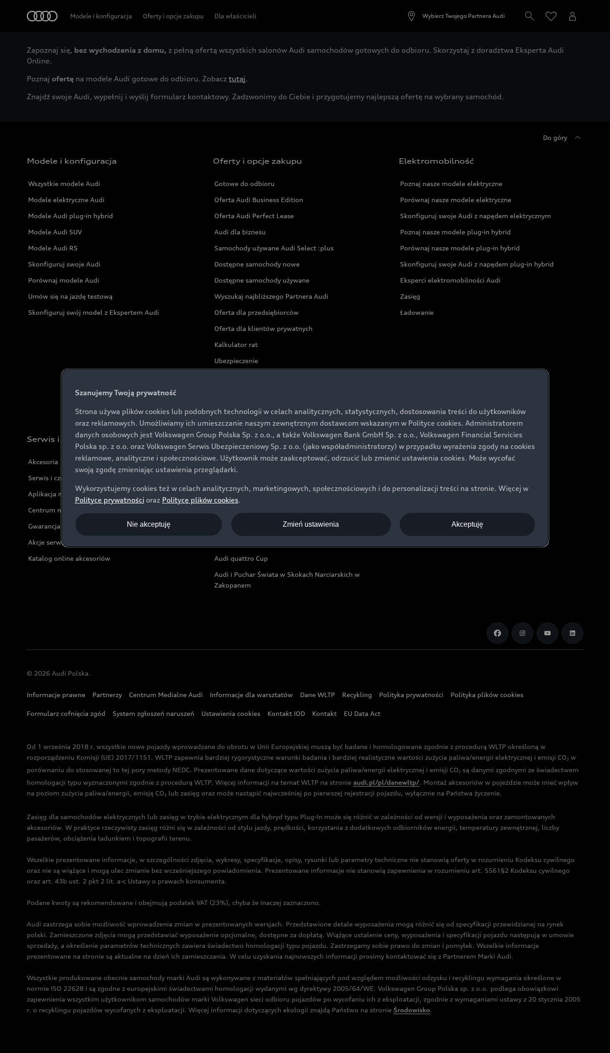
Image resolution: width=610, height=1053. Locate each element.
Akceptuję (467, 524)
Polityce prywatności (109, 499)
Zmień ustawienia (311, 524)
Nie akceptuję (149, 524)
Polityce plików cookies (200, 499)
